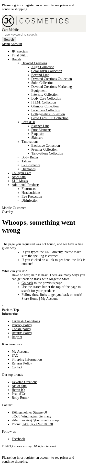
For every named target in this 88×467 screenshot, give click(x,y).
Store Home (30, 298)
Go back (27, 283)
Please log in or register (18, 5)
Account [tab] (16, 44)
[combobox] (24, 34)
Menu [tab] (6, 44)
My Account (49, 298)
